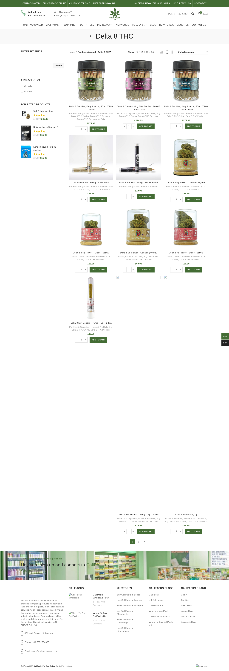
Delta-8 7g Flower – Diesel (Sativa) (186, 252)
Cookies (185, 600)
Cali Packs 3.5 (156, 605)
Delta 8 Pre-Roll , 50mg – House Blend (138, 182)
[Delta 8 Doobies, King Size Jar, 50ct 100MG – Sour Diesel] (186, 81)
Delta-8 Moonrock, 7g (186, 514)
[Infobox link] (33, 13)
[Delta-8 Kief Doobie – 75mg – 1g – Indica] (91, 298)
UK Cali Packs (156, 600)
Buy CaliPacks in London (129, 600)
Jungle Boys (187, 611)
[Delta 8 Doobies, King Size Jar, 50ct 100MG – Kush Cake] (138, 81)
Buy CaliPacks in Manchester (125, 612)
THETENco (186, 605)
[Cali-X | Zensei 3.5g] (26, 115)
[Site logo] (114, 13)
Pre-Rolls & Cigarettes (79, 113)
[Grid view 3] (166, 52)
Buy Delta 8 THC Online (175, 521)
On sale (28, 86)
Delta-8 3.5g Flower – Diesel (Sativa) (91, 252)
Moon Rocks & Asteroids (195, 518)
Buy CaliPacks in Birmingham (125, 629)
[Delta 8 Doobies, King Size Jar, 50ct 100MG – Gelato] (91, 81)
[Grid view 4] (171, 52)
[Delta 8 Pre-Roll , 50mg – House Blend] (138, 157)
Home (72, 52)
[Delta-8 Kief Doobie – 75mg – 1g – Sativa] (138, 394)
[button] (98, 129)
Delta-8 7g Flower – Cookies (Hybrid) (138, 252)
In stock (28, 91)
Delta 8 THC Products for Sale (91, 119)
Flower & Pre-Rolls (99, 113)
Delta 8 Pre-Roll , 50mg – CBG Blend (91, 182)
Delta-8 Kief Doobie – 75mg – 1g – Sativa (138, 514)
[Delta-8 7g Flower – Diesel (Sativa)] (186, 227)
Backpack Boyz (188, 622)
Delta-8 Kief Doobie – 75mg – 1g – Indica (91, 323)
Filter (59, 66)
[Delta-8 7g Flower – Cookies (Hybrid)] (138, 227)
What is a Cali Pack (158, 611)
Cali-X (184, 594)
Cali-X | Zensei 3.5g (43, 111)
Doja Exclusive (188, 616)
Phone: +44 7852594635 (37, 642)
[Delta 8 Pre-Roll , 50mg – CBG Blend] (91, 157)
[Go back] (92, 36)
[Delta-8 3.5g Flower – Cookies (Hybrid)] (186, 157)
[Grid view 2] (161, 52)
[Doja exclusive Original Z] (26, 133)
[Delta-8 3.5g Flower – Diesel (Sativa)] (91, 227)
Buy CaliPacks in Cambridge (125, 621)
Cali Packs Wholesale (159, 616)
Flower (169, 186)
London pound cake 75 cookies (44, 148)
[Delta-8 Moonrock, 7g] (186, 394)
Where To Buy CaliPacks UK (161, 623)
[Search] (193, 14)
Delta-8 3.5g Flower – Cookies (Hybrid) (186, 182)
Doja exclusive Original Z (45, 127)
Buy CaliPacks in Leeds (128, 594)
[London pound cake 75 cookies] (26, 152)
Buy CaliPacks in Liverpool (130, 605)
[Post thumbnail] (79, 600)
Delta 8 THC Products (100, 116)
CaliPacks (154, 594)
